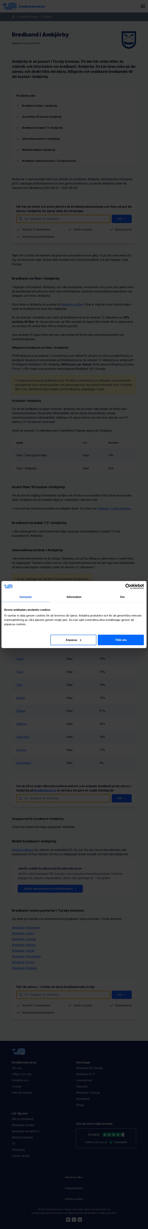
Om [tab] (122, 596)
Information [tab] (74, 596)
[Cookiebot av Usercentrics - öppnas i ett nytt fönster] (128, 586)
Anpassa (71, 639)
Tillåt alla (121, 639)
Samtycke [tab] (25, 596)
